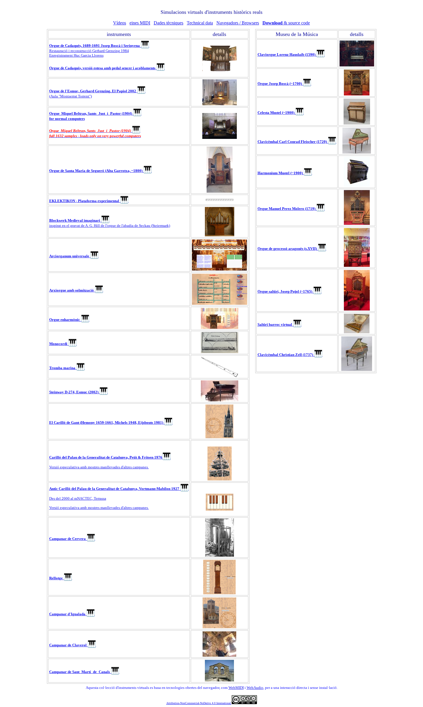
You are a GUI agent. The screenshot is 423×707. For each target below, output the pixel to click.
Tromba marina (67, 368)
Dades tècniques (168, 22)
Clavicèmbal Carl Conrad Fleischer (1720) (297, 141)
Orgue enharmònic (69, 319)
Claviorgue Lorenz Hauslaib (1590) (291, 54)
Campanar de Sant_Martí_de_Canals (84, 672)
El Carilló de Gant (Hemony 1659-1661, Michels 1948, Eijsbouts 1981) (111, 422)
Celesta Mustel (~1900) (281, 112)
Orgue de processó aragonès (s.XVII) (292, 248)
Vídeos (119, 22)
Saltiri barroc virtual (280, 324)
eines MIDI (139, 22)
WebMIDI (236, 687)
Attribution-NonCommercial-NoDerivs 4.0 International (199, 703)
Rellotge (60, 578)
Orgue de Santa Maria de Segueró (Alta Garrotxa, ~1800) (100, 170)
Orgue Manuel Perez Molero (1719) (291, 208)
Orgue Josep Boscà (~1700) (284, 83)
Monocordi (63, 344)
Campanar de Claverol (72, 645)
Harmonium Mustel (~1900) (285, 173)
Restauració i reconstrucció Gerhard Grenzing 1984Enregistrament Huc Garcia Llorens (99, 50)
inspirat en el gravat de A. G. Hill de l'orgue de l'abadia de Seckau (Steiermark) (109, 225)
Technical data (200, 22)
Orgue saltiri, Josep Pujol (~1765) (290, 291)
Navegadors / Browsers (237, 22)
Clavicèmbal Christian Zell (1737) (290, 354)
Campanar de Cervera (72, 539)
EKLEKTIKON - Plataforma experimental (89, 201)
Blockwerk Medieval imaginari (79, 220)
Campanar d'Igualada (72, 614)
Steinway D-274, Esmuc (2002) (78, 392)
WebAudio (255, 687)
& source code (286, 22)
